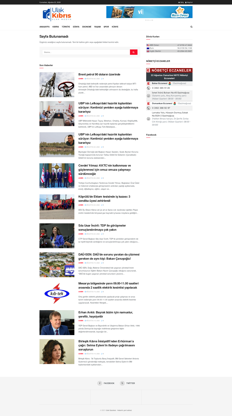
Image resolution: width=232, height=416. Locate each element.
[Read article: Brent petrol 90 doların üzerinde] (56, 84)
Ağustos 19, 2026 (93, 263)
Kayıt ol (190, 2)
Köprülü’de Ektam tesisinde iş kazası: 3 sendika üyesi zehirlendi (104, 198)
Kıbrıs (55, 26)
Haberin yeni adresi (124, 410)
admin (80, 79)
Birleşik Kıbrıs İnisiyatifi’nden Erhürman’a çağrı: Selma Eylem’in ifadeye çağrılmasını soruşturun (106, 345)
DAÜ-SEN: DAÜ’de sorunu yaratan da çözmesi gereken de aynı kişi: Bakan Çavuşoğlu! (108, 256)
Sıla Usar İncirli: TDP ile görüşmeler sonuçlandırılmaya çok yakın (102, 227)
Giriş (182, 2)
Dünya (76, 26)
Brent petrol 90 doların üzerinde (99, 74)
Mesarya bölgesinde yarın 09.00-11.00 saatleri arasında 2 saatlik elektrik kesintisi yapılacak (108, 285)
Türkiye (66, 26)
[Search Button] (192, 26)
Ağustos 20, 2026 (93, 78)
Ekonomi (86, 26)
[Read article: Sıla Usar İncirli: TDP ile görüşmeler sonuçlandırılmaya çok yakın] (56, 235)
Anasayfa (44, 26)
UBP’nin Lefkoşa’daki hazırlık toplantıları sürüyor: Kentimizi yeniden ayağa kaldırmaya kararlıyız (108, 107)
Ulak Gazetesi (111, 410)
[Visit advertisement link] (149, 12)
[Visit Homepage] (56, 14)
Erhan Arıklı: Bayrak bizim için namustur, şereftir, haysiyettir (105, 314)
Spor (106, 26)
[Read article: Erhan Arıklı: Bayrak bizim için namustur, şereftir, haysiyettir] (56, 322)
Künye (115, 26)
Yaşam (97, 26)
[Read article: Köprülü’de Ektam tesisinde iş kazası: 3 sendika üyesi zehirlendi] (56, 206)
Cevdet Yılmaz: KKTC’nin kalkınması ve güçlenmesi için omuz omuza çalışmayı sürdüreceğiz (104, 169)
